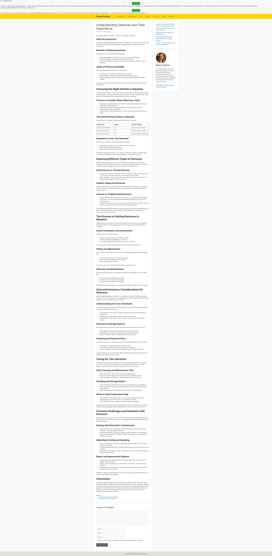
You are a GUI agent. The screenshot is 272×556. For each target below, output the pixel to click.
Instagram (159, 87)
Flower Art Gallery (131, 16)
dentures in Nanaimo (113, 162)
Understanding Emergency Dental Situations (108, 496)
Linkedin (164, 87)
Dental (99, 495)
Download (136, 3)
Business (147, 16)
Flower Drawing (103, 16)
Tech (141, 16)
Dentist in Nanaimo (111, 92)
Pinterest (170, 85)
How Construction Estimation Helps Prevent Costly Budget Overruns (164, 38)
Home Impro (156, 16)
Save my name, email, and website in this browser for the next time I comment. (120, 540)
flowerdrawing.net (161, 81)
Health (163, 16)
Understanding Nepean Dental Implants (107, 498)
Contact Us (171, 16)
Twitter (166, 85)
